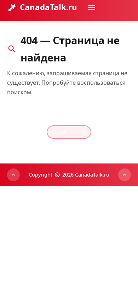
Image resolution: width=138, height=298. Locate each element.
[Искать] (123, 28)
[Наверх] (13, 174)
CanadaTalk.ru (48, 7)
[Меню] (91, 7)
